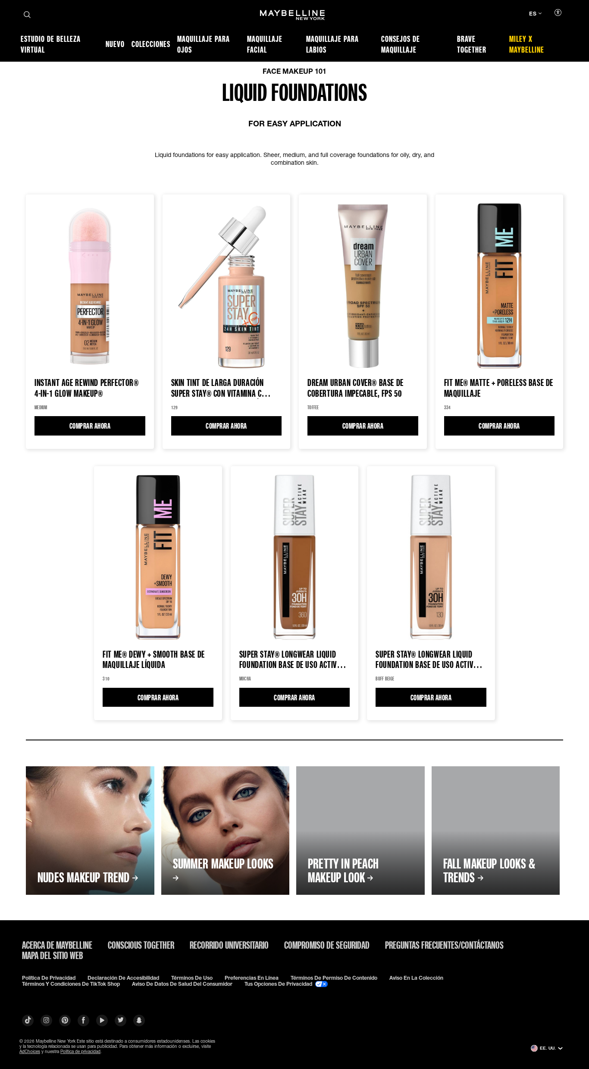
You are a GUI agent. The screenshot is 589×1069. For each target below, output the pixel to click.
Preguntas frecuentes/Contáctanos (444, 945)
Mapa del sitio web (52, 955)
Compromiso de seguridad (327, 945)
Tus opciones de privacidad (278, 984)
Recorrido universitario (229, 945)
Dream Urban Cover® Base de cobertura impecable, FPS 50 (355, 388)
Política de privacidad (48, 978)
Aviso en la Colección (416, 978)
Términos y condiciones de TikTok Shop (71, 984)
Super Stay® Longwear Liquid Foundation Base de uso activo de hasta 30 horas (290, 659)
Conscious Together (141, 945)
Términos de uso (192, 978)
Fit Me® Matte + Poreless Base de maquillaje (499, 388)
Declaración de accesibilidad (123, 978)
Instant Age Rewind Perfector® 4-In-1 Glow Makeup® (86, 388)
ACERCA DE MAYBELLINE (57, 945)
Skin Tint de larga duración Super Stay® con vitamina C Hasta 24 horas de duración (217, 388)
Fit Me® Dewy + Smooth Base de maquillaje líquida (154, 659)
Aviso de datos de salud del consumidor (182, 984)
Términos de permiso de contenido (334, 978)
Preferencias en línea (252, 978)
